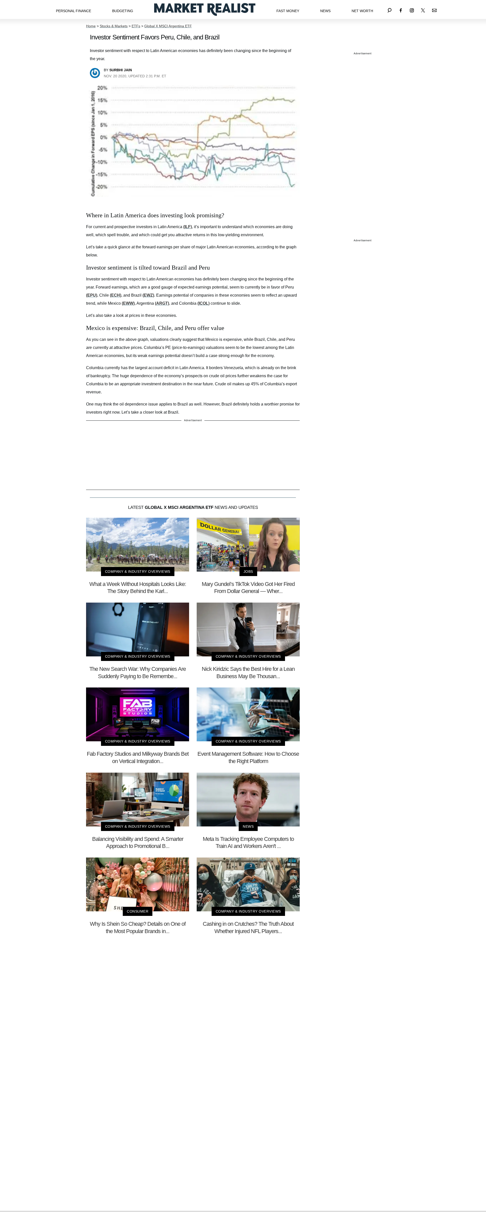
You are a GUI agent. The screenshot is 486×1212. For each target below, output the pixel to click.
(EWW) (128, 303)
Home (91, 26)
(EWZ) (148, 295)
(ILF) (187, 227)
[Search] (389, 9)
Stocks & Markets (114, 26)
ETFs (136, 26)
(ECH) (115, 295)
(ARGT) (162, 303)
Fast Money (287, 11)
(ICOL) (203, 303)
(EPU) (91, 295)
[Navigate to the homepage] (204, 9)
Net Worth (362, 11)
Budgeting (122, 11)
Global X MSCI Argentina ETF (168, 26)
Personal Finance (73, 11)
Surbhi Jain (120, 70)
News (325, 11)
